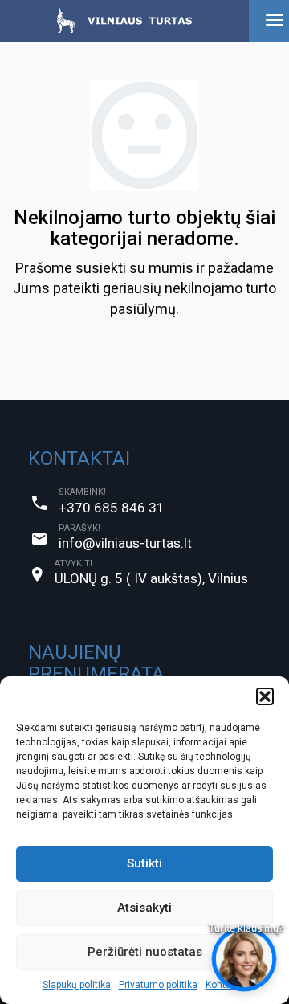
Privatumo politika (158, 984)
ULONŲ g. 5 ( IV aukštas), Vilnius (151, 578)
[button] (265, 696)
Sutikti (144, 863)
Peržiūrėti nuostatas (145, 952)
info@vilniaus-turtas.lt (125, 543)
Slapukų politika (77, 984)
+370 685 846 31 (112, 508)
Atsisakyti (144, 907)
